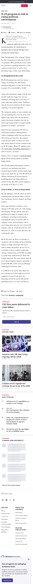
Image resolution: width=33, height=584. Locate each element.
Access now (7, 580)
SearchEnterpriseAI (21, 544)
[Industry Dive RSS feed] (14, 500)
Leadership (19, 295)
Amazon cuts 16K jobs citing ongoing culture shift (14, 355)
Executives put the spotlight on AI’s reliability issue (17, 430)
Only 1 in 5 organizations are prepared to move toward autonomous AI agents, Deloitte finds (17, 420)
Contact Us (4, 516)
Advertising (18, 512)
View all (4, 485)
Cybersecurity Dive (21, 536)
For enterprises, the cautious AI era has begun (17, 411)
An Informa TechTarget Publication (16, 1)
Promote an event (21, 523)
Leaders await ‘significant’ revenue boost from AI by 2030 (16, 384)
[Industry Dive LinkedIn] (3, 500)
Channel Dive (19, 533)
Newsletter (4, 519)
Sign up (24, 5)
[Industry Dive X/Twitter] (10, 500)
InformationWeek (20, 538)
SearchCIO (18, 541)
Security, (12, 295)
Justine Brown (7, 27)
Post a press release (14, 485)
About (3, 511)
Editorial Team (5, 513)
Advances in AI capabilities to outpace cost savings (17, 402)
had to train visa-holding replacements (16, 149)
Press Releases (5, 527)
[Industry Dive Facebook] (6, 500)
